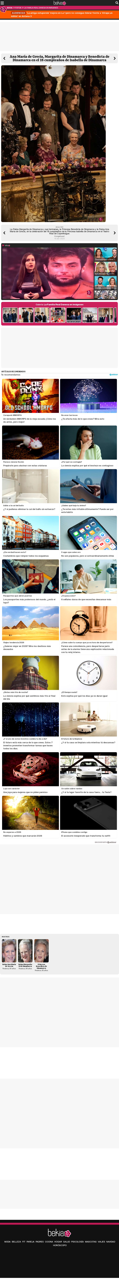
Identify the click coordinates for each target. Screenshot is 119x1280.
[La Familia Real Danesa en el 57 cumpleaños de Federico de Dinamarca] (58, 315)
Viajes (101, 1241)
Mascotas (91, 1241)
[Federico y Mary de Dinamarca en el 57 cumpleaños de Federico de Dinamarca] (73, 315)
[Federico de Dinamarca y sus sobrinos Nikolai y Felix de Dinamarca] (10, 315)
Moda (7, 1241)
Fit (23, 1241)
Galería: (59, 304)
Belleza (16, 1241)
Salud (66, 1241)
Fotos (18, 7)
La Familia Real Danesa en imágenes (41, 7)
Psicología (77, 1241)
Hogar (58, 1241)
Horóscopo (60, 1245)
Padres (40, 1241)
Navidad (110, 1241)
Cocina (49, 1241)
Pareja (30, 1241)
